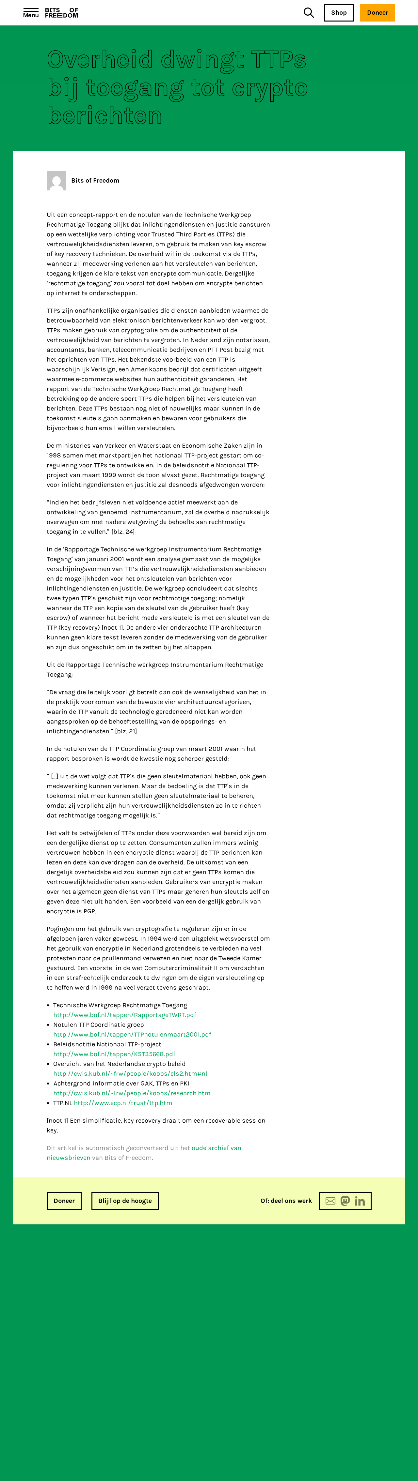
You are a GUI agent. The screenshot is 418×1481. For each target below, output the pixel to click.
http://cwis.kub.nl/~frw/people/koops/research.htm (132, 1093)
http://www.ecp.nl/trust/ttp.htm (123, 1103)
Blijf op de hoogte (125, 1200)
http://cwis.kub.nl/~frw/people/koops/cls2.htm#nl (130, 1073)
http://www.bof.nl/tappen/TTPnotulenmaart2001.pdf (132, 1034)
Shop (339, 12)
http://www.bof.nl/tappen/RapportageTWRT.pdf (124, 1015)
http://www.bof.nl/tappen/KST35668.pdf (114, 1054)
